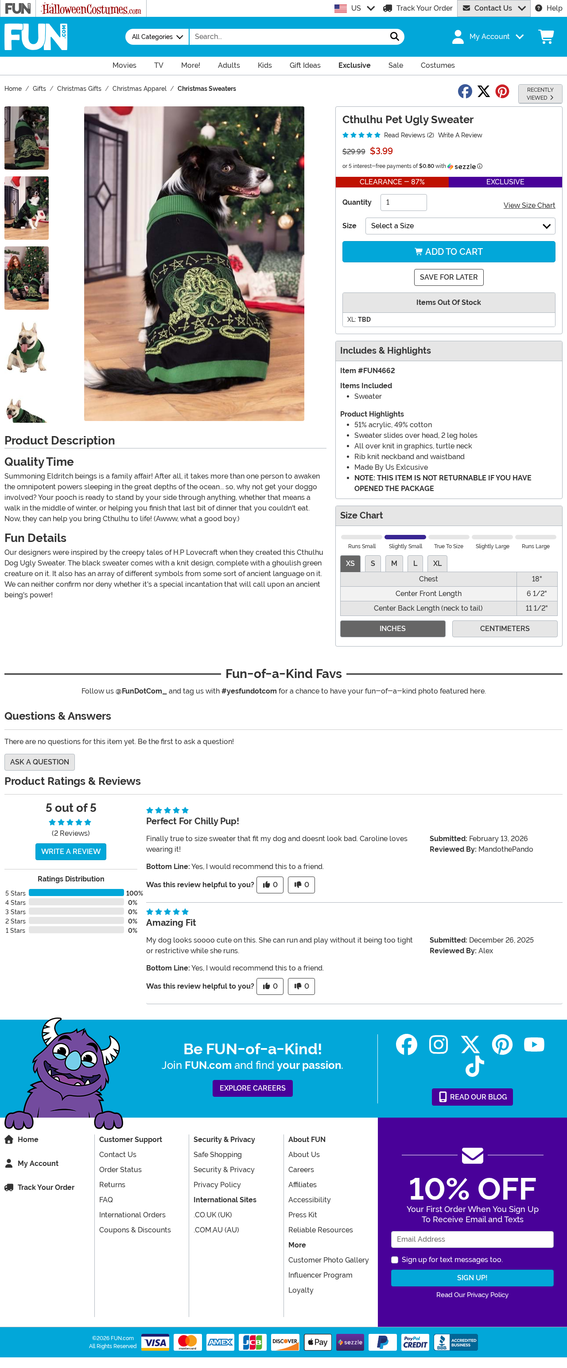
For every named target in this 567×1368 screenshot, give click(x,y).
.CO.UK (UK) (213, 1215)
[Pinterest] (502, 1045)
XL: (351, 319)
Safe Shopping (218, 1154)
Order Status (120, 1169)
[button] (487, 37)
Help (555, 8)
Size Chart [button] (361, 516)
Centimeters (505, 628)
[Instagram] (438, 1045)
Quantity (357, 202)
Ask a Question (39, 762)
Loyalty (301, 1290)
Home (28, 1139)
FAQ (106, 1200)
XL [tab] (437, 563)
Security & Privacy (224, 1169)
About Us (304, 1154)
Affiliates (302, 1185)
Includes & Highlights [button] (385, 351)
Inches (393, 628)
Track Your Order (424, 8)
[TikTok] (474, 1066)
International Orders (132, 1215)
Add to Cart (453, 251)
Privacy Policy (217, 1185)
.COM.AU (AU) (216, 1230)
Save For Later (449, 277)
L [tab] (415, 563)
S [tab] (373, 563)
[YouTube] (534, 1045)
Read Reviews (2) (408, 135)
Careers (301, 1169)
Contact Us (493, 8)
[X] (470, 1045)
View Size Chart (529, 205)
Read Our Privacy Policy (472, 1295)
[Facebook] (406, 1045)
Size (349, 226)
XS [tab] (350, 563)
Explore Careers (253, 1088)
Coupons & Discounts (135, 1230)
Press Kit (302, 1215)
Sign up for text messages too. (452, 1259)
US (356, 8)
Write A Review (460, 135)
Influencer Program (320, 1275)
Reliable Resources (320, 1230)
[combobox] (287, 37)
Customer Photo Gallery (328, 1260)
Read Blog (477, 1097)
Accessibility (309, 1200)
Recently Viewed (540, 94)
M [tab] (394, 563)
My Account (38, 1163)
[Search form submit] (394, 37)
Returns (112, 1185)
